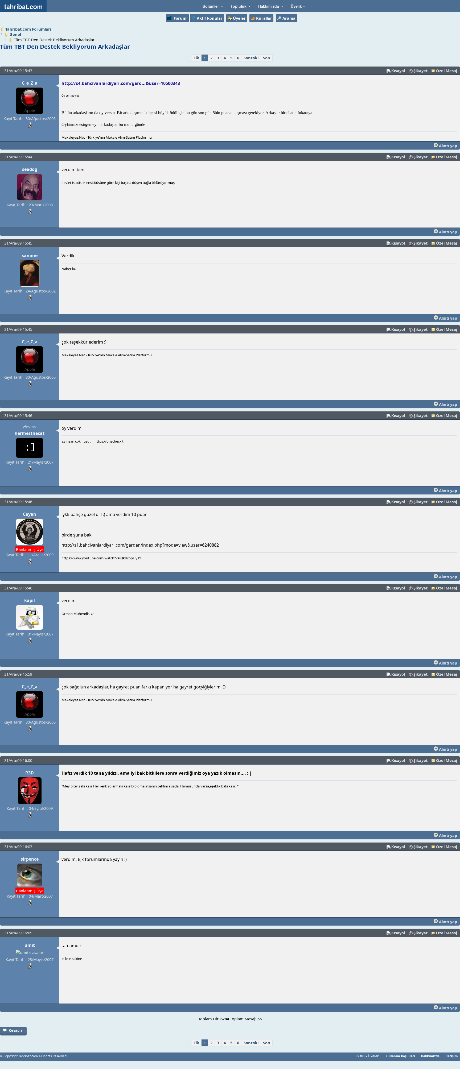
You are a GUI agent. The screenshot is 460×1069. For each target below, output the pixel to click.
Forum (179, 18)
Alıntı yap (447, 145)
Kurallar (264, 18)
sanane (30, 255)
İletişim (451, 1056)
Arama (288, 18)
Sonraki (251, 57)
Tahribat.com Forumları (28, 29)
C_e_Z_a (30, 83)
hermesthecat (29, 433)
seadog (29, 169)
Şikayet (420, 70)
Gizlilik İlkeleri (368, 1056)
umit (29, 945)
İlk (196, 57)
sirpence (30, 859)
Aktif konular (210, 18)
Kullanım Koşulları (400, 1056)
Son (266, 57)
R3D (29, 773)
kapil (29, 600)
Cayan (29, 514)
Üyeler (239, 18)
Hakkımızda (430, 1056)
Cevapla (16, 1030)
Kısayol (398, 70)
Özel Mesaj (446, 70)
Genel (15, 34)
